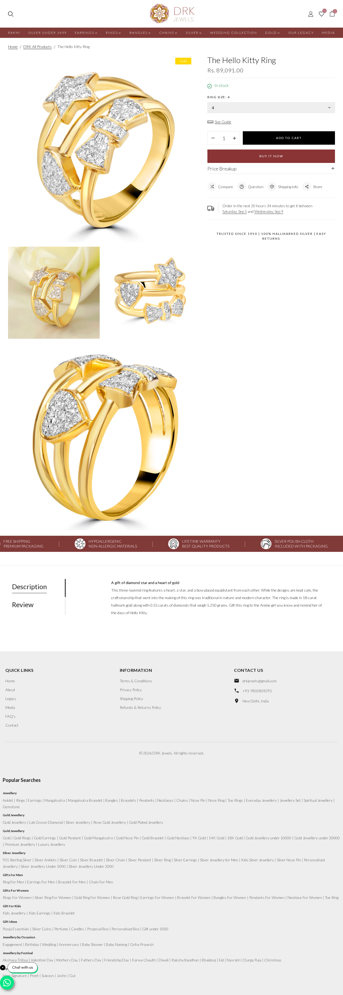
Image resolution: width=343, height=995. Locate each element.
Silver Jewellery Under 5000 (43, 866)
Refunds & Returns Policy (140, 707)
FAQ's (10, 716)
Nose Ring (216, 800)
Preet (34, 975)
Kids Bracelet (64, 913)
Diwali (164, 960)
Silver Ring (162, 860)
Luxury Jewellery (51, 844)
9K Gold (199, 838)
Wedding (49, 944)
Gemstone (11, 806)
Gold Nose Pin (127, 838)
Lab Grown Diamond (46, 822)
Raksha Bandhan (185, 960)
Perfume (61, 929)
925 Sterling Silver (17, 860)
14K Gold (216, 838)
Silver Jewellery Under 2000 (91, 866)
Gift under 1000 (155, 929)
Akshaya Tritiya (15, 960)
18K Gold (235, 838)
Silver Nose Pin (289, 860)
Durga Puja (252, 960)
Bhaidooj (209, 960)
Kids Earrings (39, 913)
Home (10, 681)
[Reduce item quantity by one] (213, 138)
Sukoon (48, 975)
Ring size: (218, 97)
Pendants (146, 800)
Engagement (12, 944)
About (10, 689)
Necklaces (165, 800)
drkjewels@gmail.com (260, 681)
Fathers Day (91, 960)
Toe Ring (331, 897)
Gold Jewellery (14, 822)
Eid (221, 960)
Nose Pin (198, 800)
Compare (225, 186)
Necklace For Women (305, 897)
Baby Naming (116, 944)
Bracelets (128, 800)
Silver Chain (115, 860)
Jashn (61, 975)
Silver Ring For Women (53, 897)
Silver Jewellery (78, 822)
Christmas (272, 960)
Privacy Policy (131, 689)
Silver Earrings (185, 860)
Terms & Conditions (136, 681)
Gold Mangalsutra (98, 838)
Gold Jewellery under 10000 (268, 838)
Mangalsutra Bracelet (85, 800)
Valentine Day (42, 960)
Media (10, 707)
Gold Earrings (45, 838)
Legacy (10, 698)
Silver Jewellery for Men (219, 860)
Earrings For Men (41, 882)
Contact (11, 725)
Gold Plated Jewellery (146, 822)
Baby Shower (92, 944)
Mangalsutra (54, 800)
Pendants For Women (267, 897)
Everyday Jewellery (261, 800)
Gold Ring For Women (92, 897)
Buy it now (271, 156)
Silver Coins (41, 929)
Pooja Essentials (16, 929)
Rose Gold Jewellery (109, 822)
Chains (182, 800)
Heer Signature (15, 975)
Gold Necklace (178, 838)
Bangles (111, 800)
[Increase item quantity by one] (234, 138)
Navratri (233, 960)
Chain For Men (101, 882)
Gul (72, 975)
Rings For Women (17, 897)
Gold (6, 838)
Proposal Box (98, 929)
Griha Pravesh (142, 944)
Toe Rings (235, 800)
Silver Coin (68, 860)
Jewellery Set (290, 800)
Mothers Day (67, 960)
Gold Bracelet (153, 838)
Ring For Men (13, 882)
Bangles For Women (230, 897)
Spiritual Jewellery (318, 800)
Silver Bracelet (91, 860)
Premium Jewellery (20, 844)
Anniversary (69, 944)
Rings (20, 800)
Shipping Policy (131, 698)
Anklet (8, 800)
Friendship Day (116, 960)
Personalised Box (125, 929)
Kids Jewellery (14, 913)
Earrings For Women (157, 897)
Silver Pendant (139, 860)
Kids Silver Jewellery (257, 860)
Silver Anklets (46, 860)
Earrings (35, 800)
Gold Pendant (70, 838)
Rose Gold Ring (125, 897)
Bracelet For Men (72, 882)
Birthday (32, 944)
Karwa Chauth (144, 960)
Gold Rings (22, 838)
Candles (77, 929)
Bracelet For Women (194, 897)
